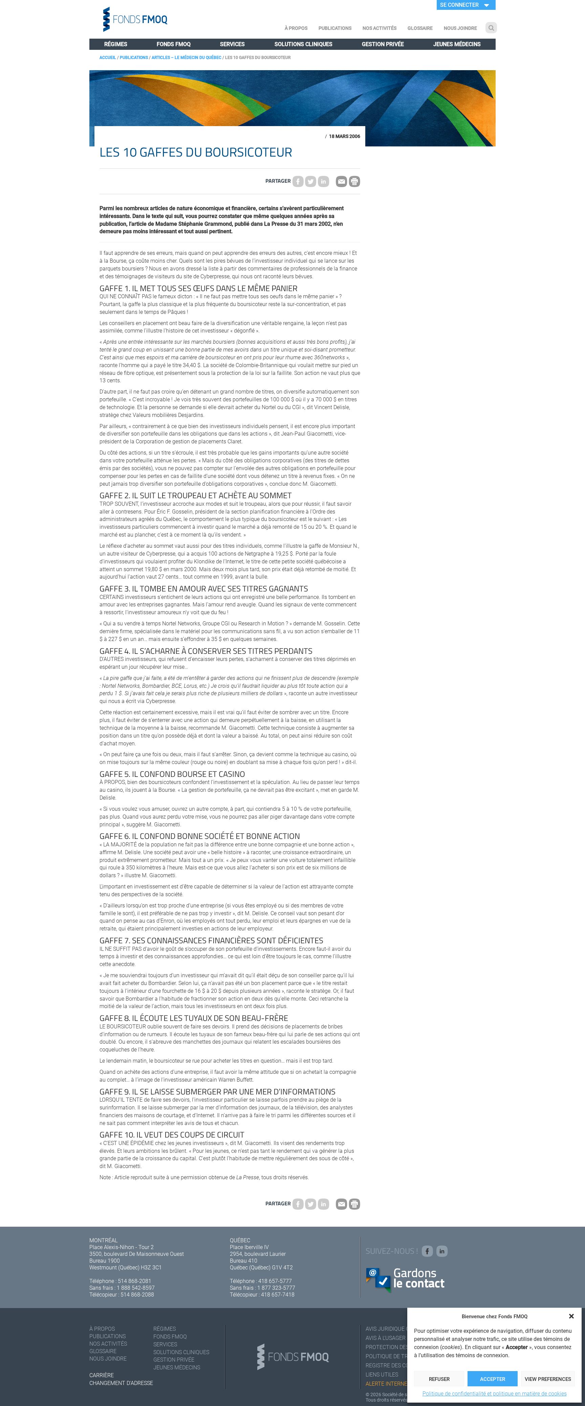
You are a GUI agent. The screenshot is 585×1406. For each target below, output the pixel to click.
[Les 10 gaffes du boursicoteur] (311, 181)
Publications (335, 28)
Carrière (101, 1375)
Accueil (108, 57)
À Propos (296, 28)
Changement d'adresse (121, 1382)
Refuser (439, 1378)
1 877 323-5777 (276, 1287)
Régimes (115, 43)
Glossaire (420, 28)
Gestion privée (383, 43)
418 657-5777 (275, 1280)
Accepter (492, 1378)
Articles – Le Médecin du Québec (186, 57)
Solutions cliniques (303, 43)
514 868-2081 (134, 1280)
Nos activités (379, 28)
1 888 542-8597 (136, 1287)
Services (232, 43)
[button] (571, 1316)
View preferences (548, 1378)
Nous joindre (460, 28)
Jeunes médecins (457, 43)
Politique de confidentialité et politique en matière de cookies (494, 1393)
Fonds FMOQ (174, 43)
